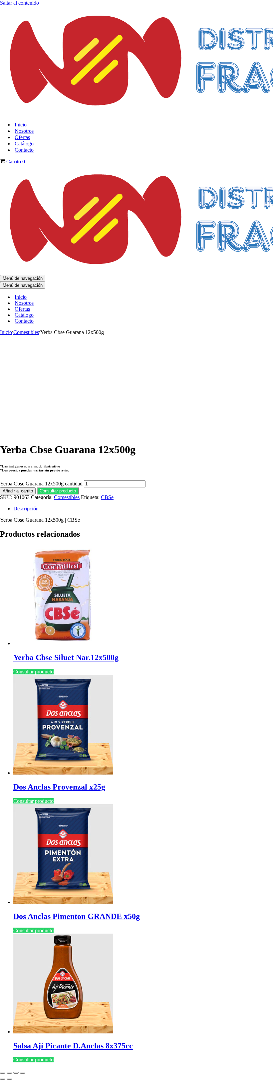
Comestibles (26, 332)
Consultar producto (58, 490)
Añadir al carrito (18, 490)
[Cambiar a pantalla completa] (9, 1073)
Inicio (21, 124)
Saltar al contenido (19, 3)
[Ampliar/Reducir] (2, 1073)
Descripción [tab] (26, 508)
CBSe (107, 497)
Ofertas (22, 137)
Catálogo (24, 143)
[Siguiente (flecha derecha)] (9, 1079)
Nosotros (24, 131)
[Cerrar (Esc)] (22, 1073)
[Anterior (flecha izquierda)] (2, 1079)
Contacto (24, 150)
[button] (58, 490)
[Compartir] (16, 1073)
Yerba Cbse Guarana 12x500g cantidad (41, 483)
